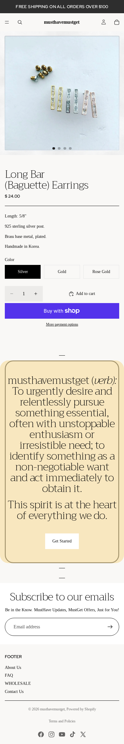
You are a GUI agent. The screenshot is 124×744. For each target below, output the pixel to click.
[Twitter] (83, 734)
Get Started (62, 541)
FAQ (9, 675)
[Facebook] (41, 734)
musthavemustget (52, 709)
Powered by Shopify (81, 709)
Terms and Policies (62, 721)
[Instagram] (51, 734)
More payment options (62, 324)
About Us (13, 667)
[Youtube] (62, 734)
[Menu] (7, 22)
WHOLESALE (18, 683)
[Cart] (116, 22)
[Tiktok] (72, 734)
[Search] (19, 22)
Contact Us (14, 691)
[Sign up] (110, 627)
